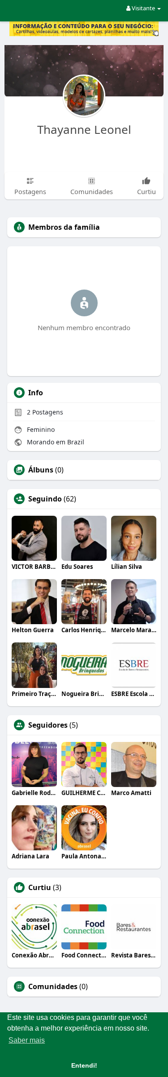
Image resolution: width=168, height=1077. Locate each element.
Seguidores (48, 725)
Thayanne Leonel (84, 129)
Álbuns (40, 469)
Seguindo (45, 498)
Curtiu (39, 887)
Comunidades (53, 986)
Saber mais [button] (27, 1040)
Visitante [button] (143, 8)
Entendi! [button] (84, 1065)
